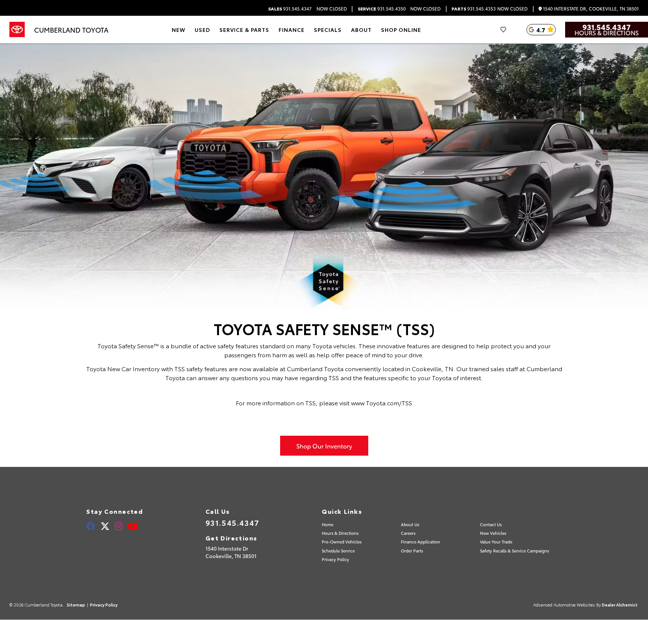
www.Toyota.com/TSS (381, 402)
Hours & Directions (606, 33)
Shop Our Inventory (324, 445)
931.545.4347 (290, 8)
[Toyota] (17, 30)
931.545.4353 (474, 8)
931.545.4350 (382, 8)
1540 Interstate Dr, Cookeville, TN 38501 (590, 8)
